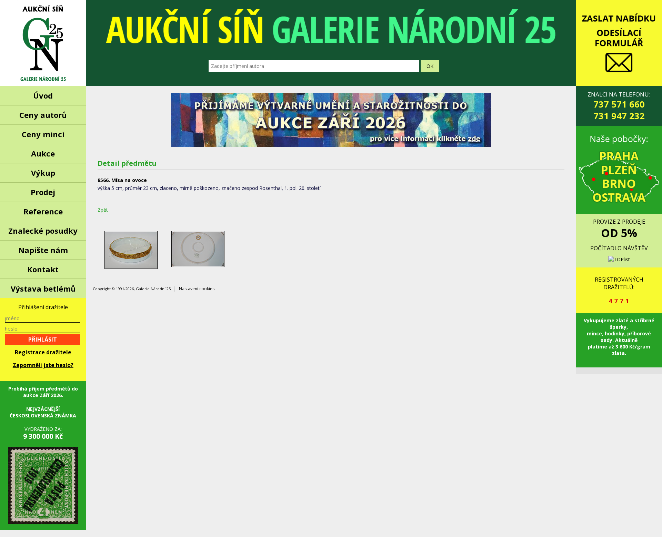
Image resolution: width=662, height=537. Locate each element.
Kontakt (43, 269)
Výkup (43, 173)
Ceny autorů (43, 115)
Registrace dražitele (43, 352)
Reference (43, 211)
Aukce (43, 153)
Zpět (103, 209)
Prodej (43, 192)
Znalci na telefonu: (619, 106)
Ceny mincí (43, 134)
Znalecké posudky (43, 230)
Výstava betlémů (43, 288)
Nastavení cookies (196, 289)
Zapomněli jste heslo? (43, 365)
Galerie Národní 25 (43, 43)
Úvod (43, 95)
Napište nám (43, 250)
